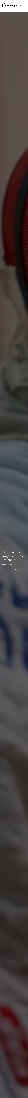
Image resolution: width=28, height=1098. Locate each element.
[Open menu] (21, 5)
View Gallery (14, 570)
